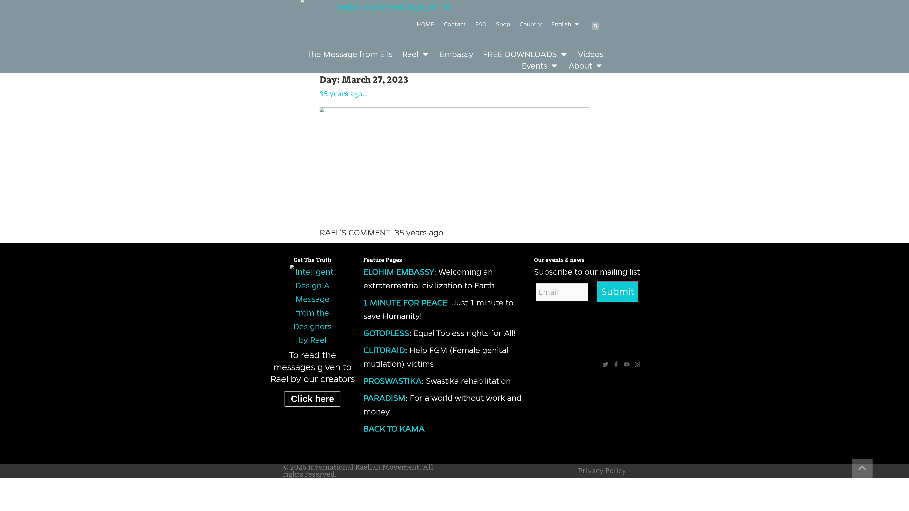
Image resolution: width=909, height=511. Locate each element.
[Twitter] (605, 364)
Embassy (456, 54)
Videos (591, 54)
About (580, 66)
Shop (503, 24)
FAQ (480, 24)
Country (531, 24)
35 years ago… (344, 94)
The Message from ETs (350, 54)
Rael (410, 54)
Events (535, 66)
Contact (455, 24)
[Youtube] (627, 364)
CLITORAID (384, 350)
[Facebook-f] (616, 364)
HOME (425, 24)
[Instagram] (637, 364)
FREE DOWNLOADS (520, 54)
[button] (595, 26)
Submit (617, 292)
